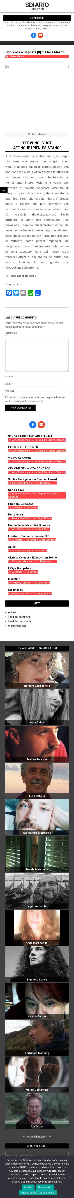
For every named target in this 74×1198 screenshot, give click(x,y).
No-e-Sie (42, 440)
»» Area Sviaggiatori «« (37, 1136)
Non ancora (15, 514)
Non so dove (16, 490)
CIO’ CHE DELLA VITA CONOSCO (29, 468)
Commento (10, 334)
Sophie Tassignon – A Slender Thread (32, 479)
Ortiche (34, 507)
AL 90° (12, 546)
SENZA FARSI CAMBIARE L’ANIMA (30, 436)
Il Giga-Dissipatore (19, 568)
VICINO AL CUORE (19, 457)
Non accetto (45, 1187)
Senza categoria (57, 440)
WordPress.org (17, 625)
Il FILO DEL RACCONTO (23, 447)
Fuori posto (44, 582)
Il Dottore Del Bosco (20, 504)
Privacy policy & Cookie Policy (38, 1192)
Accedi (12, 612)
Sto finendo (15, 589)
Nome (9, 376)
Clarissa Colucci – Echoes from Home (32, 557)
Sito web (10, 390)
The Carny (45, 483)
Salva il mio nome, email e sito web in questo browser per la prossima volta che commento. (35, 399)
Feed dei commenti (19, 621)
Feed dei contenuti (19, 616)
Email (9, 383)
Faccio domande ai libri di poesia (29, 525)
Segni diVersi (45, 493)
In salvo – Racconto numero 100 (28, 536)
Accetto (28, 1187)
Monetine (14, 579)
